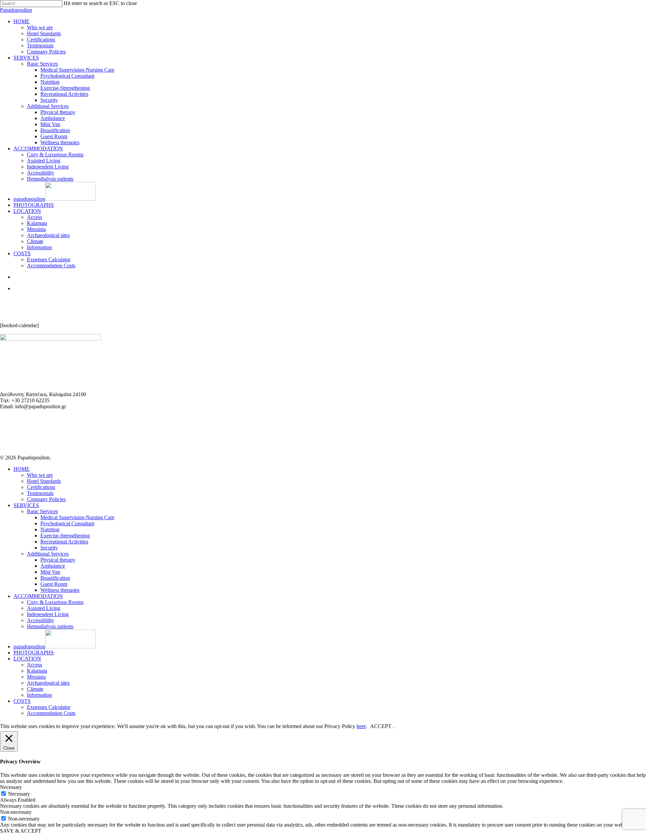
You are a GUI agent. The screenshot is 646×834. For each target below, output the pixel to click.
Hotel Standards (44, 481)
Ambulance (52, 566)
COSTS (22, 701)
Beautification (55, 578)
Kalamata (37, 671)
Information (39, 695)
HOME (21, 469)
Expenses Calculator (48, 707)
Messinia (36, 677)
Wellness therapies (59, 590)
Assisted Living (43, 608)
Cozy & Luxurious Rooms (55, 602)
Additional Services (48, 554)
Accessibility (40, 620)
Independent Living (48, 614)
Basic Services (42, 511)
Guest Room (53, 584)
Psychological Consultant (67, 523)
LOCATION (27, 658)
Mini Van (50, 572)
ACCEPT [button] (380, 726)
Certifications (41, 487)
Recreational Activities (64, 541)
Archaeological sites (48, 683)
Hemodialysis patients (50, 626)
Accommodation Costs (51, 713)
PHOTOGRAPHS (33, 652)
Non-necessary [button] (16, 812)
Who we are (40, 475)
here (361, 726)
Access (34, 665)
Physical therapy (57, 560)
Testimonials (40, 493)
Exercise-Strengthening (65, 535)
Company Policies (46, 499)
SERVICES (26, 505)
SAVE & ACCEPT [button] (20, 831)
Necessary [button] (11, 787)
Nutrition (50, 529)
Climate (35, 689)
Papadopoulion (16, 10)
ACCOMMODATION (38, 596)
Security (49, 548)
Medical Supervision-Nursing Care (77, 517)
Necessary (19, 794)
